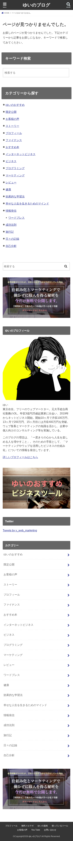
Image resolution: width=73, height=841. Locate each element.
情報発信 (11, 210)
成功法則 (11, 224)
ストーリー (12, 125)
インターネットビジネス (20, 154)
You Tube (35, 830)
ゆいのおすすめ (15, 104)
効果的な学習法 (15, 196)
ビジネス (11, 161)
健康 (8, 189)
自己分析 (11, 245)
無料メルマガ (27, 826)
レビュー (11, 182)
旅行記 (10, 231)
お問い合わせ (50, 830)
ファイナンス (14, 140)
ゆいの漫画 (43, 826)
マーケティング (15, 175)
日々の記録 (12, 238)
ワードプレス (16, 217)
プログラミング (15, 168)
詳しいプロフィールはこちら (20, 457)
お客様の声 (12, 118)
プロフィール (14, 133)
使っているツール (60, 826)
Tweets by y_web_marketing (20, 530)
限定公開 (11, 111)
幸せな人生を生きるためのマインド (27, 203)
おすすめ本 (12, 147)
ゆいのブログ (36, 4)
